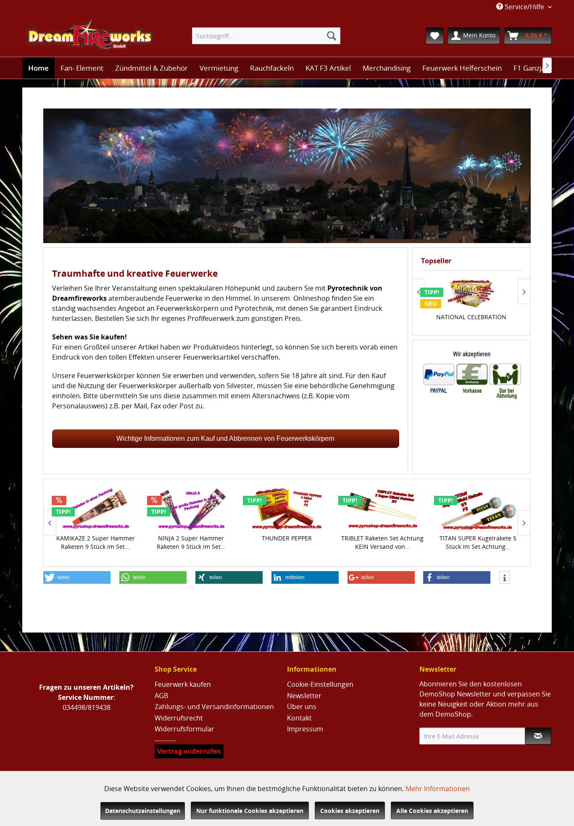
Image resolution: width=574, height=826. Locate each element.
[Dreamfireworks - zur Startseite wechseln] (89, 36)
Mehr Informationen (437, 788)
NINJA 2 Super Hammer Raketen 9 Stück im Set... (191, 542)
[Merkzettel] (435, 35)
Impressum (305, 728)
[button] (77, 577)
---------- (165, 740)
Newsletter (304, 695)
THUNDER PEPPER (287, 538)
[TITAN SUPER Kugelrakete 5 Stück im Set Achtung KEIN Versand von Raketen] (478, 508)
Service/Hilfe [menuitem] (524, 6)
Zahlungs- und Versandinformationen (214, 706)
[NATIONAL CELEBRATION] (471, 293)
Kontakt (299, 718)
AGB (161, 695)
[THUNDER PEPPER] (287, 508)
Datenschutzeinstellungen (142, 811)
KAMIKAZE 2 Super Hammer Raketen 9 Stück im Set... (95, 542)
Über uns (301, 706)
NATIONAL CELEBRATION (471, 317)
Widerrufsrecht (179, 718)
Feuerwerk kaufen (183, 684)
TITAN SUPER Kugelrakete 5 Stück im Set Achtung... (478, 542)
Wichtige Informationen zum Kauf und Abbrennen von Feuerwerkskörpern (225, 438)
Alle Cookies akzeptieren (432, 811)
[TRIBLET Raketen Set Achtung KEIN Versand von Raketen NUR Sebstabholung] (382, 508)
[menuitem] (266, 35)
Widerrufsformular (184, 728)
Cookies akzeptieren (349, 811)
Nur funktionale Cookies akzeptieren (249, 811)
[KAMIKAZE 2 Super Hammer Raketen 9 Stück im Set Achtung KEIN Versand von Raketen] (96, 508)
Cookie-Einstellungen (320, 684)
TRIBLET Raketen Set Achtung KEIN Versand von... (382, 542)
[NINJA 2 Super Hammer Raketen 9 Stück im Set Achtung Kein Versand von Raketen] (191, 508)
